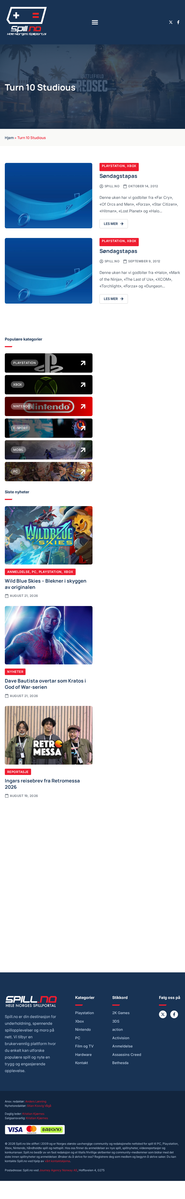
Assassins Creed (126, 1054)
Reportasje (18, 772)
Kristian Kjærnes (33, 1114)
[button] (95, 22)
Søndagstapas (118, 176)
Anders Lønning (35, 1101)
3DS (115, 1021)
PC (34, 572)
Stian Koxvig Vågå (39, 1106)
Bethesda (120, 1062)
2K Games (121, 1013)
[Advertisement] (48, 839)
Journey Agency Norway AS (58, 1170)
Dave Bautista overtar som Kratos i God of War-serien (45, 683)
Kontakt (81, 1062)
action (117, 1029)
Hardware (83, 1054)
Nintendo (83, 1029)
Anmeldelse (18, 572)
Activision (120, 1038)
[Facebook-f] (178, 22)
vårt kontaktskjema (57, 1161)
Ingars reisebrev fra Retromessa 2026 (42, 783)
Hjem (9, 137)
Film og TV (84, 1046)
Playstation (113, 166)
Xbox (131, 166)
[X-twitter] (171, 22)
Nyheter (15, 671)
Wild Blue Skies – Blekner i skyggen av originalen (45, 583)
